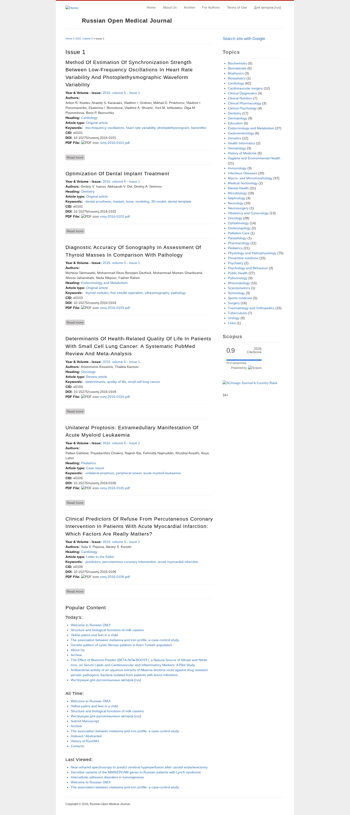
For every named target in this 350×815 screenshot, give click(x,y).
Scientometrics (239, 288)
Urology (234, 318)
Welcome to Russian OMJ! (91, 625)
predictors (92, 562)
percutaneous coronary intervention (129, 562)
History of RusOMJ (85, 741)
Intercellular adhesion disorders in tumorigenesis (107, 777)
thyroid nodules (97, 293)
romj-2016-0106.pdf (115, 577)
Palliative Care (239, 233)
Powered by (239, 368)
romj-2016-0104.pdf (115, 397)
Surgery (234, 303)
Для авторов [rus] (267, 7)
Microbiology (237, 193)
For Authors (211, 7)
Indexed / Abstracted (86, 736)
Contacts (77, 746)
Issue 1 (134, 93)
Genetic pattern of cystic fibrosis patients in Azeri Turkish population (121, 645)
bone (130, 201)
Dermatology (237, 118)
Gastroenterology (241, 133)
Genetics (234, 138)
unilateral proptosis (99, 473)
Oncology (88, 372)
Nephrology (236, 198)
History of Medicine (242, 153)
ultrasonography (157, 293)
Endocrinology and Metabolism (104, 283)
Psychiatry (235, 263)
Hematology (237, 148)
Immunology (237, 168)
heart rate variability (140, 128)
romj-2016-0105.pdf (115, 488)
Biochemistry (237, 63)
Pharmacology (239, 243)
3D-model (158, 201)
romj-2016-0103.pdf (115, 308)
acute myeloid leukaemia (162, 473)
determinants (95, 382)
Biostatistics (236, 78)
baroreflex (198, 128)
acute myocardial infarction (178, 562)
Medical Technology (243, 183)
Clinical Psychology (242, 108)
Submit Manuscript (85, 721)
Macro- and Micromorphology (250, 178)
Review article (96, 377)
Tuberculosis (237, 313)
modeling (142, 201)
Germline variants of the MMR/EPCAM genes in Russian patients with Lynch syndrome (136, 772)
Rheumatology (239, 283)
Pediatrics (88, 463)
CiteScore (254, 350)
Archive (189, 7)
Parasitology (237, 238)
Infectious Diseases (242, 173)
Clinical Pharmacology (244, 103)
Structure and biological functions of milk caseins (107, 630)
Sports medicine (240, 298)
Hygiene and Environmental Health (254, 158)
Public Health (238, 273)
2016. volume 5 (84, 38)
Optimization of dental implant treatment (117, 173)
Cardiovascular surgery (245, 88)
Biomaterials (237, 68)
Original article (97, 123)
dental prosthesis (98, 201)
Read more (76, 157)
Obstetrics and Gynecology (248, 213)
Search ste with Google (244, 38)
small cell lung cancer (144, 382)
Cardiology (89, 118)
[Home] (71, 8)
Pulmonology (237, 278)
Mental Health (238, 188)
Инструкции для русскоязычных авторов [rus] (106, 680)
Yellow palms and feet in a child (94, 635)
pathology (178, 293)
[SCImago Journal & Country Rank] (250, 383)
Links (232, 323)
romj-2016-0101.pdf (115, 143)
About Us (170, 7)
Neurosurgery (238, 208)
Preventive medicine (243, 258)
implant (118, 201)
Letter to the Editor (100, 557)
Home (151, 7)
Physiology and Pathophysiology (252, 253)
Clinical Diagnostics (242, 93)
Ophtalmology (238, 223)
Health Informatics (241, 143)
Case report (95, 468)
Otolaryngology (239, 228)
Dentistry (88, 191)
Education (235, 123)
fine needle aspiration (126, 293)
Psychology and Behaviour (248, 268)
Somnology (236, 293)
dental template (179, 201)
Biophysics (236, 73)
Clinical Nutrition (240, 98)
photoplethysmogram (173, 128)
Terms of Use (237, 7)
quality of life (116, 382)
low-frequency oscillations (104, 128)
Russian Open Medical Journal (127, 20)
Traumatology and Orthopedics (251, 308)
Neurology (235, 203)
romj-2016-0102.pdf (115, 216)
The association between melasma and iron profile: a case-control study (125, 640)
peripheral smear (128, 473)
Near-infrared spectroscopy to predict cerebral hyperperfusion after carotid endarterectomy (139, 767)
